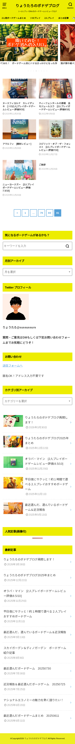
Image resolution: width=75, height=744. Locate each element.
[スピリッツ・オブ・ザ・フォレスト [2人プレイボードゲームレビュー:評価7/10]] (55, 130)
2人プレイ (49, 18)
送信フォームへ (13, 365)
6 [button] (41, 71)
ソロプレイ (35, 18)
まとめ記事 (63, 18)
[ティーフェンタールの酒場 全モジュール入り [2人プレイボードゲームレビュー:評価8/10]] (55, 90)
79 (41, 213)
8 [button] (47, 71)
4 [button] (36, 71)
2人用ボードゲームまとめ (14, 18)
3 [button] (33, 71)
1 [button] (28, 71)
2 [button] (31, 71)
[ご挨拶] (55, 161)
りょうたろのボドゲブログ (37, 6)
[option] (37, 44)
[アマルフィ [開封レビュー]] (19, 130)
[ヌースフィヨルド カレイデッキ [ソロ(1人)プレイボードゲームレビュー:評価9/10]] (19, 90)
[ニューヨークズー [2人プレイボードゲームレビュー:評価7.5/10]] (19, 171)
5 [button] (39, 71)
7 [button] (44, 71)
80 (49, 213)
